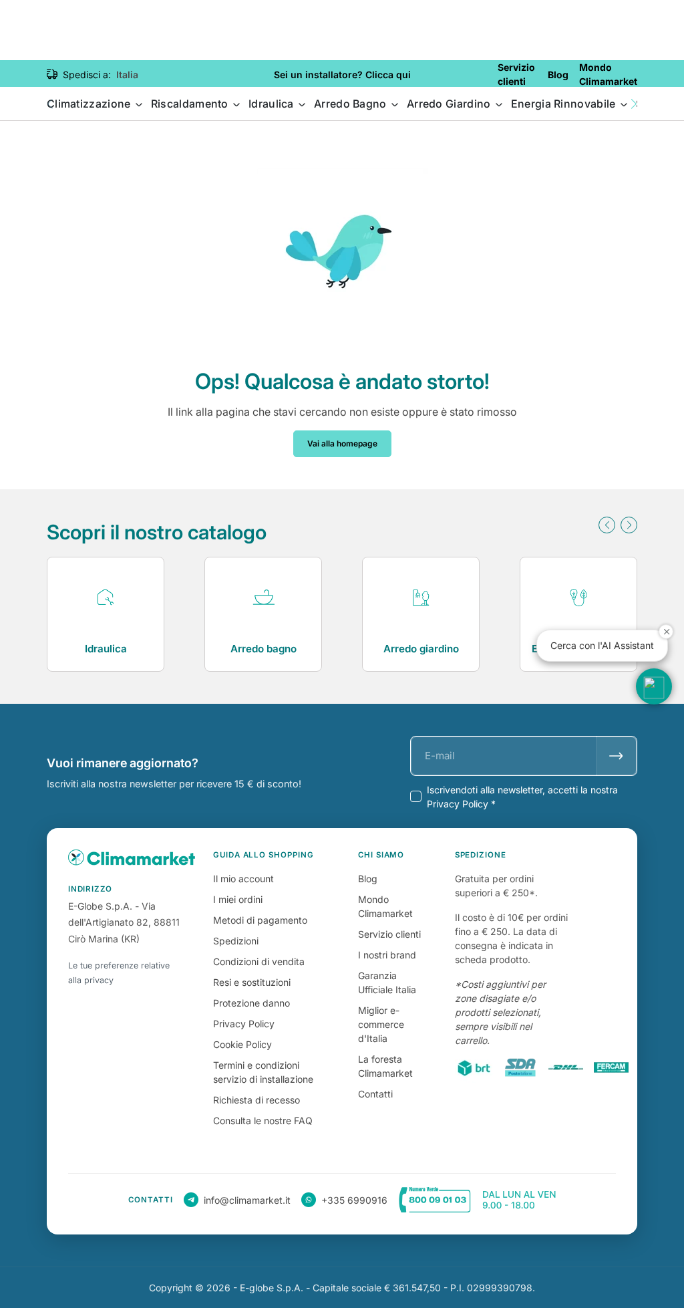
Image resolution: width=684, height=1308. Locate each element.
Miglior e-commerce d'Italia (381, 1024)
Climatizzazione (90, 103)
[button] (634, 104)
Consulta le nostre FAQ (263, 1120)
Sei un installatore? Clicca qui (342, 74)
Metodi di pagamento (260, 920)
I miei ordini (238, 899)
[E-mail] (616, 756)
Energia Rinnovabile (565, 103)
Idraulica (272, 103)
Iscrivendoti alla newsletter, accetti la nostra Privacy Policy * (522, 796)
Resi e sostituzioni (252, 982)
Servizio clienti (389, 934)
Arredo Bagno (351, 103)
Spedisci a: (87, 74)
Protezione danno (251, 1003)
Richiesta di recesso (256, 1099)
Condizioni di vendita (259, 961)
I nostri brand (387, 954)
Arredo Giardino (450, 103)
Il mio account (243, 878)
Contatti (375, 1093)
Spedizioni (236, 940)
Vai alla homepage (342, 443)
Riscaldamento (191, 103)
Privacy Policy (244, 1023)
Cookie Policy (242, 1044)
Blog (367, 878)
